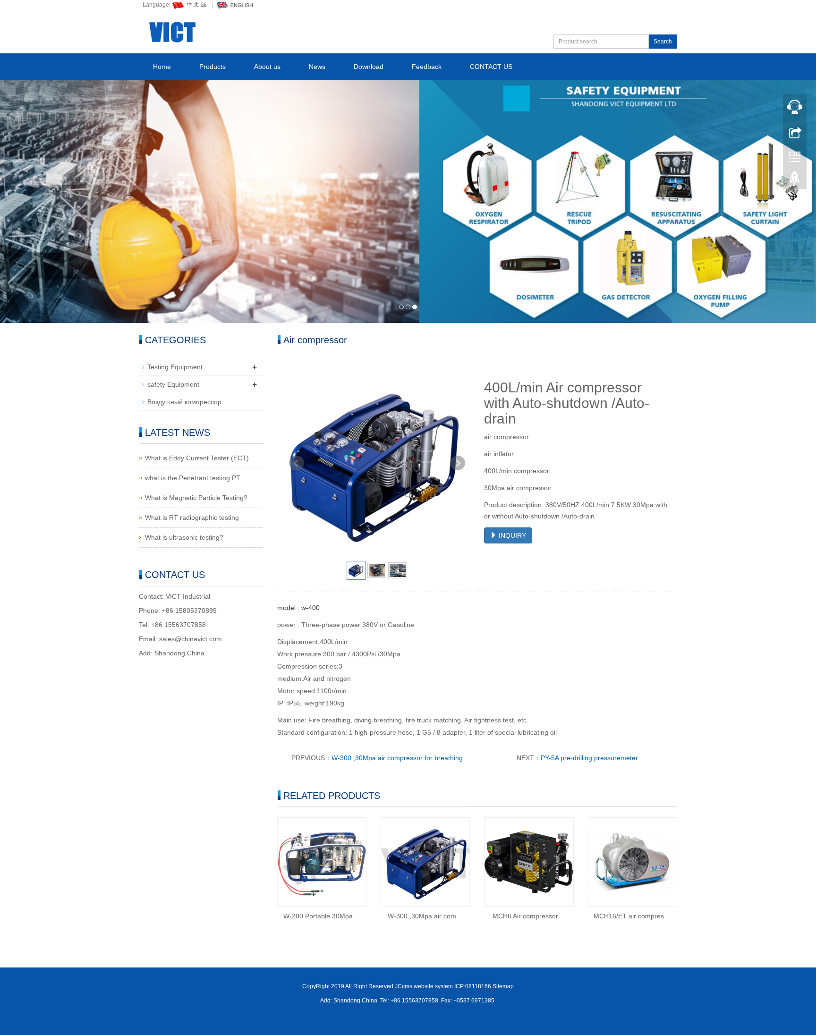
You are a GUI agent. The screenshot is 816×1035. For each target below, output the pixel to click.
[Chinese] (190, 4)
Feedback (427, 66)
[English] (235, 4)
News (317, 66)
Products (212, 66)
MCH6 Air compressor (525, 916)
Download (368, 66)
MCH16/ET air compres (629, 916)
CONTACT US (491, 66)
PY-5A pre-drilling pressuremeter (589, 758)
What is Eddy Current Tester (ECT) (197, 458)
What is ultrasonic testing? (184, 537)
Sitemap (503, 986)
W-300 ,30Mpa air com (422, 916)
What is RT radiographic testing (192, 517)
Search (663, 41)
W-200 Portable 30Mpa (318, 916)
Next (457, 463)
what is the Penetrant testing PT (192, 478)
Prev (296, 463)
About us (267, 66)
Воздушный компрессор (184, 402)
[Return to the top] (795, 181)
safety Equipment (173, 384)
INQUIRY (511, 535)
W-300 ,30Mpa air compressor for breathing (397, 758)
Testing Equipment (175, 367)
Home (162, 66)
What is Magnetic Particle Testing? (196, 497)
